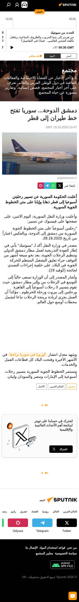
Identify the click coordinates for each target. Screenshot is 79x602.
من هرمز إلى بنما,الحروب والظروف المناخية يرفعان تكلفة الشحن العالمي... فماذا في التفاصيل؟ (42, 38)
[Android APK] (62, 565)
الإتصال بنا (31, 547)
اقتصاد (34, 511)
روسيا (45, 511)
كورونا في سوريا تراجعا (27, 354)
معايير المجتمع (44, 553)
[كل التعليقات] (72, 596)
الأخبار (41, 386)
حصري (23, 511)
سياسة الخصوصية (66, 553)
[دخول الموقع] (17, 4)
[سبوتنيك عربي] (68, 6)
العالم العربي (56, 386)
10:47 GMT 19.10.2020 (61, 127)
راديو (13, 511)
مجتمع (71, 386)
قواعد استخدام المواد (52, 547)
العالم (56, 511)
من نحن (72, 547)
